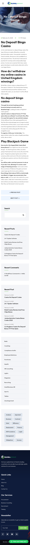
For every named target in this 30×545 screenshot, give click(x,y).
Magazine (7, 378)
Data (7, 423)
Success (19, 440)
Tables (6, 396)
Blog (2, 486)
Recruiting (7, 382)
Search (7, 208)
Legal (20, 431)
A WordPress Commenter (12, 273)
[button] (18, 541)
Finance (19, 427)
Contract (17, 419)
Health (6, 364)
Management (10, 436)
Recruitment (4, 506)
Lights (6, 373)
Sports (6, 391)
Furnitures (7, 359)
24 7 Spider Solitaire (10, 238)
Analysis (8, 415)
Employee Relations (10, 355)
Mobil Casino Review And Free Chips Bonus (14, 311)
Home (8, 24)
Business (8, 419)
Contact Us (4, 489)
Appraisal (18, 415)
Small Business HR (9, 387)
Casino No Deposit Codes (12, 234)
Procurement (4, 499)
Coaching (7, 346)
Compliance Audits (10, 350)
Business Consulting (6, 503)
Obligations (9, 440)
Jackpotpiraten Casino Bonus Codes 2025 (14, 319)
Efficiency (16, 423)
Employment (9, 427)
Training (3, 509)
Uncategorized (9, 401)
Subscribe (23, 528)
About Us (3, 482)
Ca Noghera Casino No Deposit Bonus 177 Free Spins (15, 328)
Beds (5, 341)
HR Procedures (10, 431)
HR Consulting (8, 369)
